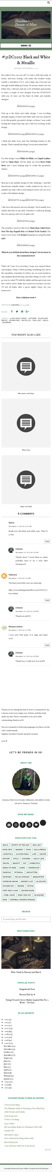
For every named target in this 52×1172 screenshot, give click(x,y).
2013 (6, 1085)
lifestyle (8, 854)
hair (5, 900)
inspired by (34, 868)
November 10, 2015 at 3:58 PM (27, 611)
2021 (6, 1025)
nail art (37, 320)
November (8, 1049)
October (7, 1052)
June (5, 1064)
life (34, 854)
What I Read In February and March (26, 972)
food (28, 850)
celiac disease (22, 877)
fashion (7, 872)
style (16, 859)
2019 (6, 1031)
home (22, 868)
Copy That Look (10, 891)
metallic (26, 320)
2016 (6, 1040)
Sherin (11, 523)
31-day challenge (18, 318)
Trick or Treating (11, 1120)
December (8, 1046)
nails (45, 320)
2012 (6, 1087)
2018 (6, 1034)
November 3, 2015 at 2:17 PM (20, 630)
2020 (6, 1028)
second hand (27, 891)
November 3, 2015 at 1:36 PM (20, 578)
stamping (6, 322)
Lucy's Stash (9, 1124)
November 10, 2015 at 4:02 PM (27, 656)
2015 (6, 1043)
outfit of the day (20, 845)
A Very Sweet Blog (12, 1105)
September (8, 1055)
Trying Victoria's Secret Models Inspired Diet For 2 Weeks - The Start (27, 1001)
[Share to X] (17, 311)
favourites (8, 886)
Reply (47, 541)
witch (30, 886)
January (7, 1079)
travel (6, 863)
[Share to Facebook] (12, 311)
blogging (39, 895)
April (6, 1070)
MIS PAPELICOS (11, 1142)
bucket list (27, 882)
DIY (24, 863)
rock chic (7, 850)
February (7, 1076)
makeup (19, 850)
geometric (14, 320)
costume (26, 859)
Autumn (32, 318)
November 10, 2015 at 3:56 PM (27, 552)
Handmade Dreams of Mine (20, 1168)
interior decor (10, 882)
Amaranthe (38, 877)
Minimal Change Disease (22, 900)
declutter (31, 872)
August (6, 1058)
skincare (7, 877)
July (5, 1061)
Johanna (19, 549)
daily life (39, 859)
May (5, 1067)
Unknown (13, 575)
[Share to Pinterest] (22, 311)
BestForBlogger (43, 1168)
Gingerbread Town (27, 989)
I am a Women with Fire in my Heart (19, 1146)
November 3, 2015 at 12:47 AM (20, 526)
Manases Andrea (16, 627)
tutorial (18, 872)
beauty (16, 863)
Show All (48, 1149)
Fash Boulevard (10, 1116)
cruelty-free (9, 868)
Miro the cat (24, 895)
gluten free (22, 854)
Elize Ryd (41, 882)
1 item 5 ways (9, 895)
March (6, 1073)
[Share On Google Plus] (27, 311)
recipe (43, 854)
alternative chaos (11, 1135)
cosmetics (35, 863)
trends (20, 886)
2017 (6, 1037)
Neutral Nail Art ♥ (27, 994)
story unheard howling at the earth (18, 1138)
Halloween (40, 850)
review (6, 859)
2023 (6, 1022)
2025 (6, 1019)
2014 (6, 1082)
